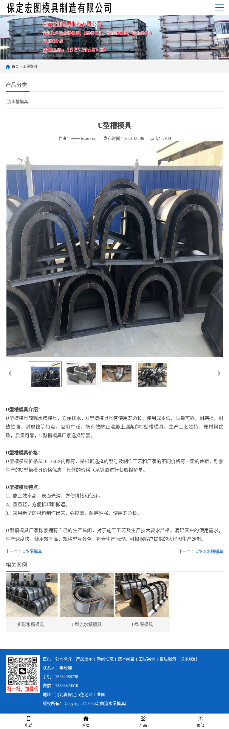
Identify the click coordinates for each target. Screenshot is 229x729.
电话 (29, 725)
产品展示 (84, 659)
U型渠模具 (32, 551)
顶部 (200, 725)
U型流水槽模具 (209, 551)
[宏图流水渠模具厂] (59, 7)
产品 (143, 725)
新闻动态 (105, 659)
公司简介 (63, 659)
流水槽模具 (17, 101)
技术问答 (126, 659)
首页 (15, 67)
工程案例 (30, 67)
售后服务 (168, 659)
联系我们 (188, 659)
